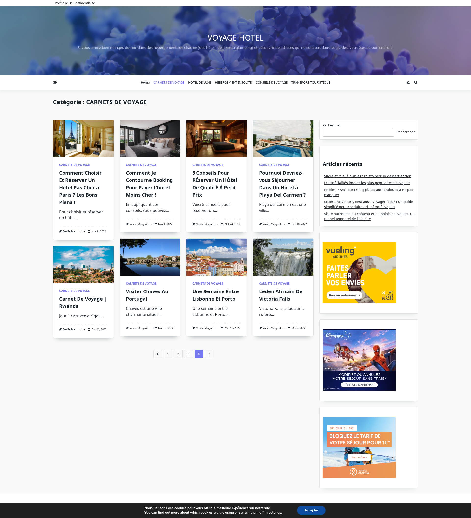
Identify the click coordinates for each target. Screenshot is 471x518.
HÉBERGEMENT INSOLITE (233, 82)
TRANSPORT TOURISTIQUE (310, 82)
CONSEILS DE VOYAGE (272, 82)
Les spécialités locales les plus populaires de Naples (367, 182)
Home (145, 82)
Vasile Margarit (72, 231)
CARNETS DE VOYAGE (169, 82)
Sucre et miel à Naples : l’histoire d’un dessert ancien (367, 176)
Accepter (311, 510)
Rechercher (332, 125)
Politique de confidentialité (75, 2)
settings (275, 512)
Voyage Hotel (236, 37)
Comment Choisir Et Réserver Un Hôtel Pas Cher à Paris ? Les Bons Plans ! (80, 187)
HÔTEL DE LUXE (199, 82)
